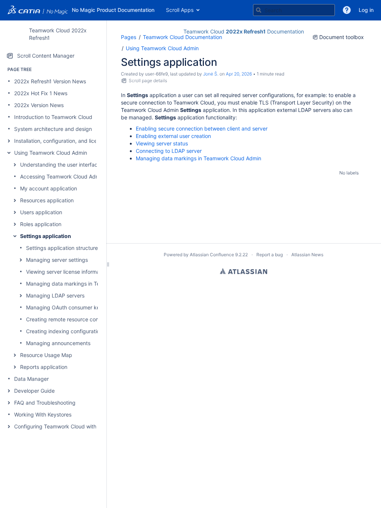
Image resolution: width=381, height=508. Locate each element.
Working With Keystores (42, 414)
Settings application (45, 236)
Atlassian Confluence (212, 254)
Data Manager (31, 379)
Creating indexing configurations (65, 331)
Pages (128, 37)
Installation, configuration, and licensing (62, 141)
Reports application (43, 367)
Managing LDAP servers (55, 295)
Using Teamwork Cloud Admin (50, 152)
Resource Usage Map (46, 355)
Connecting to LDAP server (169, 151)
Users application (41, 212)
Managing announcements (58, 343)
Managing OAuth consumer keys (65, 307)
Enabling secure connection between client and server (202, 128)
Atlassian (243, 271)
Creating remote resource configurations (75, 319)
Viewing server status (162, 143)
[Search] (259, 10)
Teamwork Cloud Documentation (182, 37)
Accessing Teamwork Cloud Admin (62, 176)
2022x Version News (39, 105)
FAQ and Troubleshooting (45, 402)
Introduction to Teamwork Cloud (53, 117)
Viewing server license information (67, 272)
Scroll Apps (179, 10)
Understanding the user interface (60, 164)
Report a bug (269, 254)
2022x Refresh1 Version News (50, 81)
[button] (347, 10)
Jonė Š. (210, 74)
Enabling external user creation (173, 136)
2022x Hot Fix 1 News (40, 93)
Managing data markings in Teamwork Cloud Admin (88, 283)
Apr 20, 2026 (239, 74)
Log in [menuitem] (366, 10)
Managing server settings (57, 260)
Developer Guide (34, 391)
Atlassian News (307, 254)
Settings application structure (62, 248)
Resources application (47, 200)
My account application (48, 188)
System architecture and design (53, 129)
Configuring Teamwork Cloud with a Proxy (65, 426)
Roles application (40, 224)
